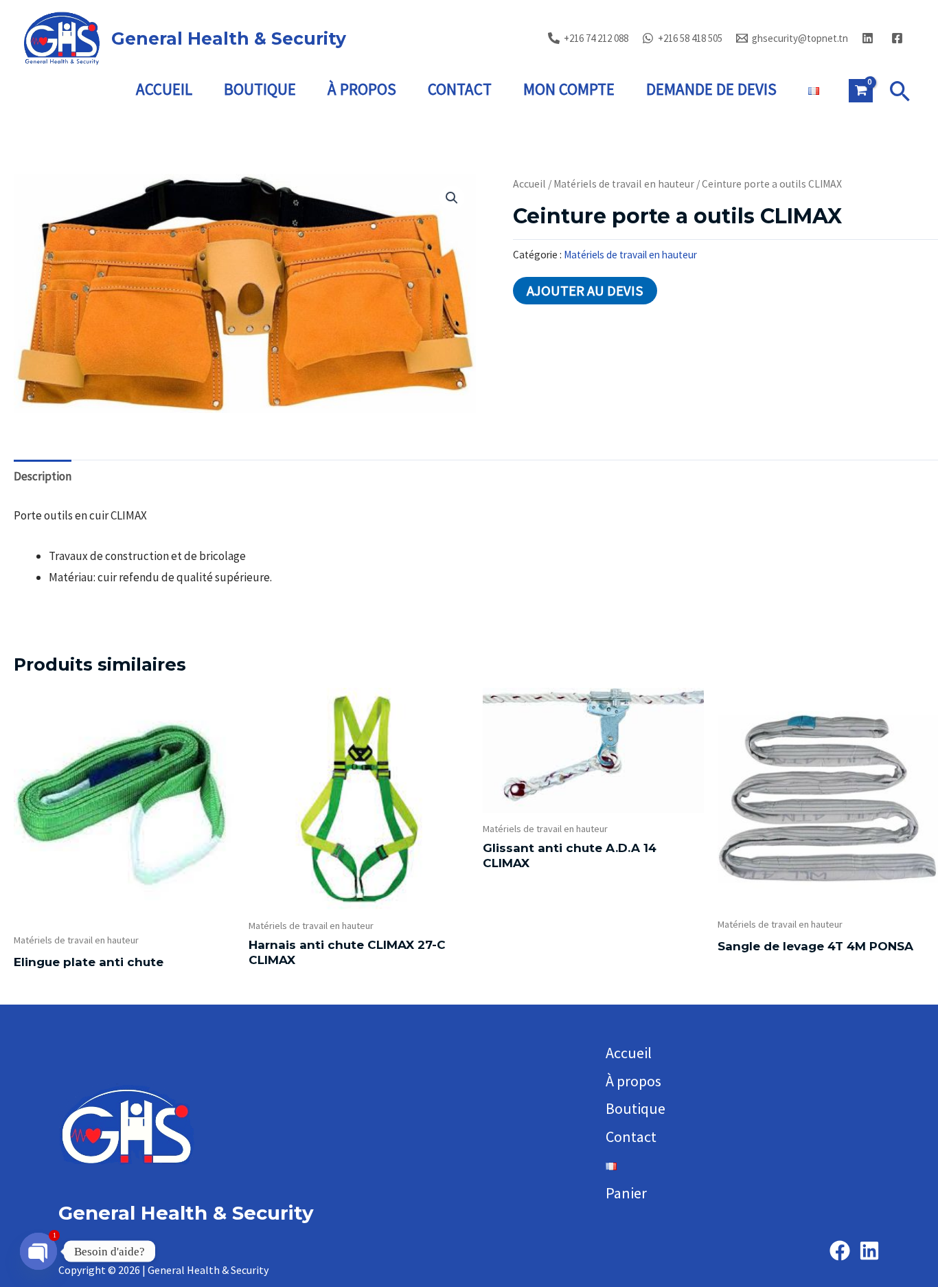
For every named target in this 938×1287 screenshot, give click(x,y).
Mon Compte (569, 89)
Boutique (260, 89)
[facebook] (899, 38)
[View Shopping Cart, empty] (861, 90)
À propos (362, 89)
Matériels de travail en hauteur (623, 183)
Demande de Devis (711, 89)
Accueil (164, 89)
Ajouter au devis (585, 291)
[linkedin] (869, 38)
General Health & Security (228, 38)
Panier (626, 1192)
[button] (900, 91)
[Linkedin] (869, 1250)
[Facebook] (840, 1250)
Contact (460, 89)
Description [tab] (42, 476)
